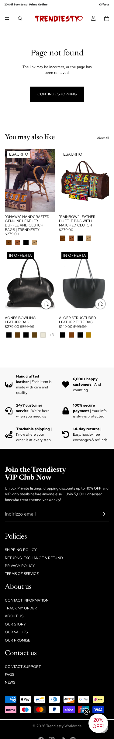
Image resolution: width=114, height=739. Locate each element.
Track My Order (21, 608)
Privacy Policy (20, 565)
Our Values (16, 632)
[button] (98, 723)
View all (103, 138)
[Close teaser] (87, 712)
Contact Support (23, 666)
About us (14, 616)
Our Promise (17, 640)
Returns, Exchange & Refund (34, 557)
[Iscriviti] (102, 514)
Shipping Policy (21, 549)
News (10, 682)
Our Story (15, 624)
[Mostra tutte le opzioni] (51, 335)
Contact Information (27, 600)
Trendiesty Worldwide (64, 726)
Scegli (51, 303)
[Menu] (7, 18)
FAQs (9, 674)
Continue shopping (57, 94)
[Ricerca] (20, 18)
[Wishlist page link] (80, 18)
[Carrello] (106, 18)
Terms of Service (22, 573)
